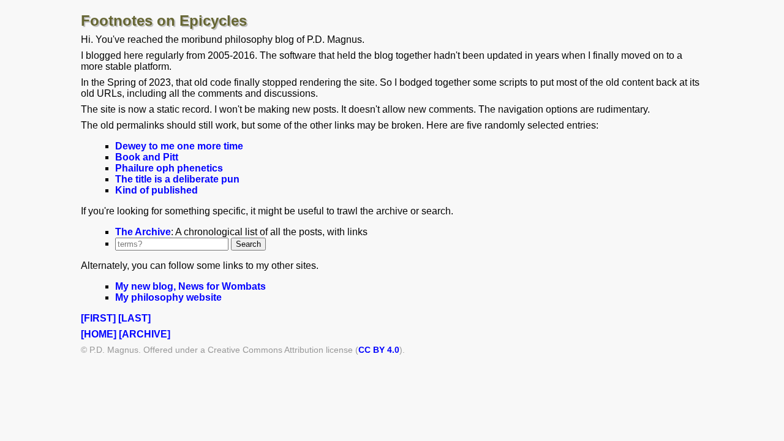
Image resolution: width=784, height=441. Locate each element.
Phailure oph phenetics (169, 168)
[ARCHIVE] (144, 334)
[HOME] (98, 334)
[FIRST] (98, 318)
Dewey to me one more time (179, 146)
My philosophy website (168, 297)
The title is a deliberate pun (177, 179)
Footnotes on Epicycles (164, 20)
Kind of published (156, 190)
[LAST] (134, 318)
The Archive (143, 232)
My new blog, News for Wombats (190, 286)
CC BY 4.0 (378, 350)
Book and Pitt (146, 157)
